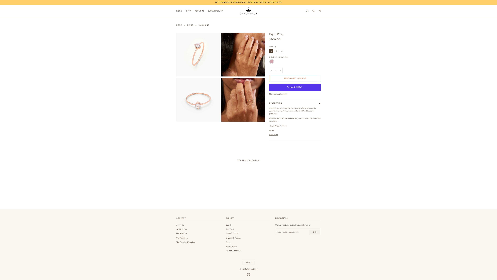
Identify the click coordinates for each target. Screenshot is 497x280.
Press (228, 242)
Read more (273, 135)
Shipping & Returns (233, 238)
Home (179, 25)
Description (275, 103)
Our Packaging (182, 238)
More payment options (278, 94)
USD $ (247, 263)
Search (228, 225)
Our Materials (181, 233)
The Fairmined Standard (185, 242)
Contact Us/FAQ (232, 233)
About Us (180, 225)
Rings (190, 25)
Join (314, 232)
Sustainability (181, 229)
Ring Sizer (230, 229)
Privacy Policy (231, 246)
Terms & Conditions (233, 251)
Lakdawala (247, 269)
